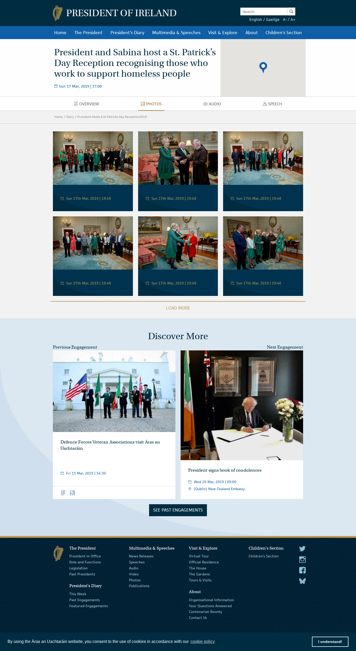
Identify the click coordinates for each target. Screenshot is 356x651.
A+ (293, 19)
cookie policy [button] (203, 641)
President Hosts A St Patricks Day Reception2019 (112, 117)
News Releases (141, 556)
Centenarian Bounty (205, 611)
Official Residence (204, 562)
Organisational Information (211, 600)
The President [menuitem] (88, 32)
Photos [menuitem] (155, 105)
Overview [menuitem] (90, 105)
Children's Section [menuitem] (284, 32)
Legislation (78, 568)
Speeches (137, 562)
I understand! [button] (330, 642)
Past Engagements (84, 600)
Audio (133, 568)
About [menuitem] (251, 32)
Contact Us (198, 617)
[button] (263, 68)
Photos (134, 579)
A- (285, 19)
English (255, 19)
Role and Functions (85, 562)
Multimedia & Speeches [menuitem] (176, 32)
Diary (70, 117)
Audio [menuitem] (216, 105)
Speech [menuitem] (276, 105)
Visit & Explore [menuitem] (222, 32)
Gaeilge (272, 19)
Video (134, 574)
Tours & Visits (200, 579)
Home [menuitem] (60, 32)
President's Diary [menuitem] (127, 32)
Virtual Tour (199, 556)
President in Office (85, 556)
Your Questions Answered (210, 605)
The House (197, 568)
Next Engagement (285, 347)
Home (58, 117)
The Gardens (199, 574)
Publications (139, 585)
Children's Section (264, 556)
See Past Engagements (178, 510)
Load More (178, 308)
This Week (77, 594)
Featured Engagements (88, 605)
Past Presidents (82, 574)
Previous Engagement (75, 347)
